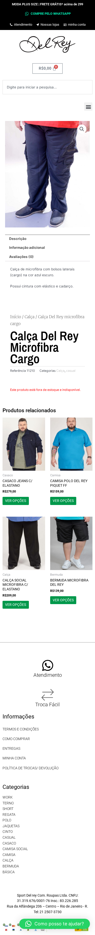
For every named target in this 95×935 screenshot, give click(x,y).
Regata (9, 815)
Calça (29, 316)
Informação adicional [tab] (27, 248)
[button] (88, 106)
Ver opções (15, 501)
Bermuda (11, 866)
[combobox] (47, 87)
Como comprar (16, 739)
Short (8, 809)
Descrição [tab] (17, 239)
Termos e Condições (21, 729)
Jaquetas (11, 826)
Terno (8, 803)
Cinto (8, 832)
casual (70, 371)
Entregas (11, 748)
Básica (9, 872)
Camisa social (15, 849)
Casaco (9, 843)
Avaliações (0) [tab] (21, 257)
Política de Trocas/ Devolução (31, 768)
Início (15, 316)
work (8, 797)
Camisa (9, 855)
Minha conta (14, 758)
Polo (7, 820)
